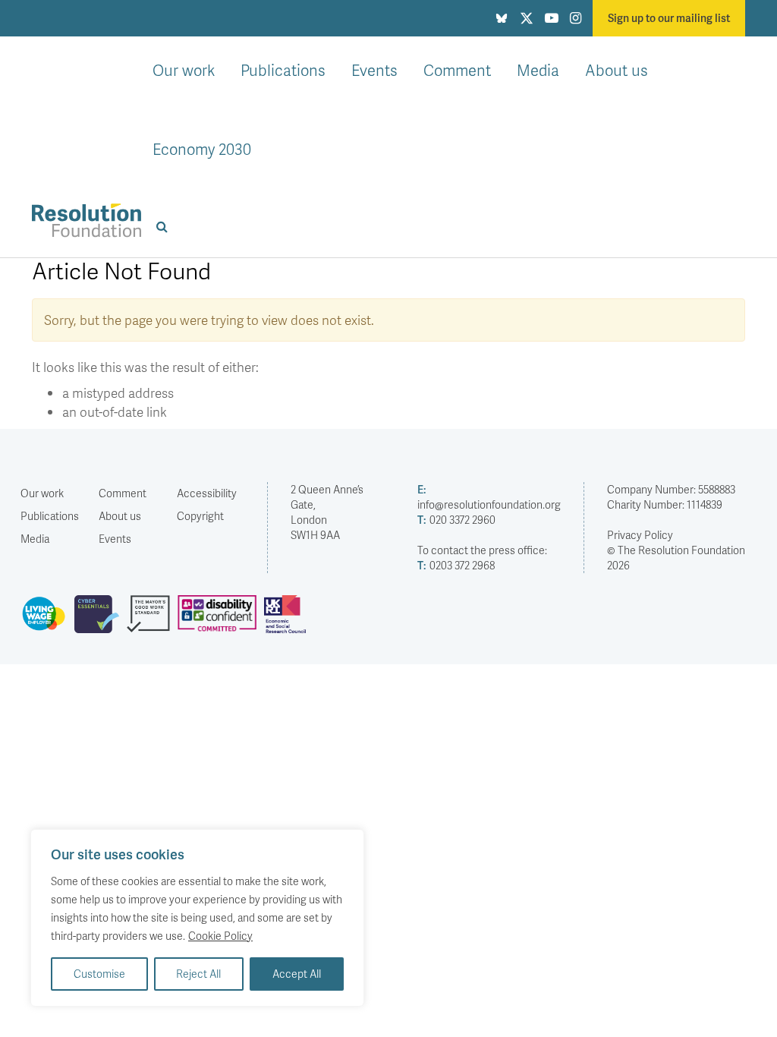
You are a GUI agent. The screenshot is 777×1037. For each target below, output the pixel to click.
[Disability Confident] (221, 620)
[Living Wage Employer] (47, 620)
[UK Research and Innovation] (288, 620)
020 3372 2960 (456, 519)
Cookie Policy (220, 935)
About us (616, 69)
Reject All (198, 973)
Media (538, 69)
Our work (184, 69)
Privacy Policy (640, 535)
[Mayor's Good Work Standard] (152, 620)
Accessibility (207, 493)
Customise (99, 973)
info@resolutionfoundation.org (489, 497)
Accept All (296, 973)
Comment (457, 69)
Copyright (200, 516)
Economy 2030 (202, 148)
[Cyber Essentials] (100, 620)
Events (374, 69)
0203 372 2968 (456, 565)
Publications (283, 69)
